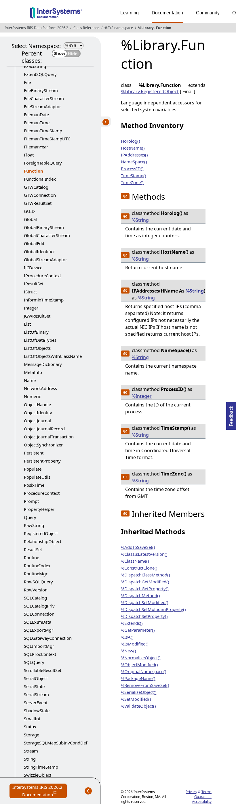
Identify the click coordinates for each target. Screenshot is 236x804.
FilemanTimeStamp (43, 130)
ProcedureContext (42, 493)
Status (30, 726)
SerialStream (36, 694)
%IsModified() (135, 644)
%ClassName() (135, 561)
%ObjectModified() (139, 664)
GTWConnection (40, 195)
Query (30, 517)
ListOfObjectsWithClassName (53, 356)
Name (30, 380)
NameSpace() (134, 162)
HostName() (133, 148)
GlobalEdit (34, 243)
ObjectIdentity (38, 412)
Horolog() (130, 141)
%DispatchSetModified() (144, 602)
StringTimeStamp (41, 767)
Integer (31, 308)
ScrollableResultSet (42, 670)
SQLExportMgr (38, 630)
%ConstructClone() (139, 568)
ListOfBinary (36, 332)
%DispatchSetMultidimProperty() (153, 609)
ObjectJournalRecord (44, 428)
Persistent (33, 453)
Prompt (31, 501)
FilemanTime (37, 122)
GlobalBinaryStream (44, 227)
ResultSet (33, 549)
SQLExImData (37, 622)
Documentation (167, 12)
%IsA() (127, 637)
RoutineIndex (37, 565)
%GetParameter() (138, 630)
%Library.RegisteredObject (150, 91)
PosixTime (34, 485)
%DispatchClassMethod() (145, 575)
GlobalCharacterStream (47, 235)
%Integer (142, 396)
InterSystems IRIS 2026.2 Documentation (39, 791)
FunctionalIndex (40, 179)
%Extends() (132, 623)
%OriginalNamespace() (143, 671)
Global (30, 219)
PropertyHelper (39, 509)
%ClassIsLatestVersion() (144, 554)
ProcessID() (132, 168)
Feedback (231, 414)
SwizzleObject (37, 775)
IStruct (30, 292)
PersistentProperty (42, 461)
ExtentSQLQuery (40, 74)
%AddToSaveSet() (138, 547)
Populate (32, 469)
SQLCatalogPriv (39, 606)
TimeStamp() (133, 175)
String (30, 759)
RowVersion (35, 590)
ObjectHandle (37, 404)
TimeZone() (132, 182)
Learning (129, 12)
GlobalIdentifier (39, 251)
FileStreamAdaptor (42, 106)
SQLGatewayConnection (48, 638)
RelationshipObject (42, 541)
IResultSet (33, 284)
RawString (34, 525)
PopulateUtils (37, 477)
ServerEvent (35, 702)
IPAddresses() (134, 155)
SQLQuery (34, 662)
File (27, 82)
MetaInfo (33, 372)
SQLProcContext (40, 654)
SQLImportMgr (39, 646)
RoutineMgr (35, 573)
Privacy (191, 791)
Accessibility (202, 801)
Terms (206, 791)
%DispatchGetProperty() (145, 588)
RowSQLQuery (38, 582)
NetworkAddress (40, 388)
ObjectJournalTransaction (49, 437)
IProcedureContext (42, 275)
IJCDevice (33, 267)
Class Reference (86, 27)
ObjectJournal (37, 420)
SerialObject (36, 678)
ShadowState (37, 710)
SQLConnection (39, 614)
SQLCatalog (35, 598)
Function (163, 27)
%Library (146, 27)
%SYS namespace (118, 27)
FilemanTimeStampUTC (47, 139)
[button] (125, 196)
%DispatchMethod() (140, 595)
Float (29, 155)
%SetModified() (136, 699)
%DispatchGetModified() (145, 582)
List (27, 324)
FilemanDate (36, 114)
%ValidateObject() (138, 706)
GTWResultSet (38, 203)
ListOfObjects (37, 348)
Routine (31, 557)
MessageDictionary (43, 364)
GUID (29, 211)
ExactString (35, 66)
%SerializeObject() (139, 692)
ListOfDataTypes (40, 340)
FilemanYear (36, 147)
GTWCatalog (36, 187)
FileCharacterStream (44, 98)
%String (140, 220)
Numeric (32, 396)
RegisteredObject (41, 533)
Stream (31, 751)
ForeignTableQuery (43, 163)
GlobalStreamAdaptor (45, 259)
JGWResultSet (37, 316)
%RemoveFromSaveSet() (145, 685)
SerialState (34, 686)
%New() (128, 651)
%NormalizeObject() (141, 657)
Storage (31, 735)
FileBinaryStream (41, 90)
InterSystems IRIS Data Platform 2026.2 (36, 27)
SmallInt (32, 718)
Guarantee (203, 796)
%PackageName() (138, 678)
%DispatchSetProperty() (144, 616)
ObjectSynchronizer (43, 445)
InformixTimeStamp (44, 300)
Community (208, 12)
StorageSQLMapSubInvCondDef (55, 743)
